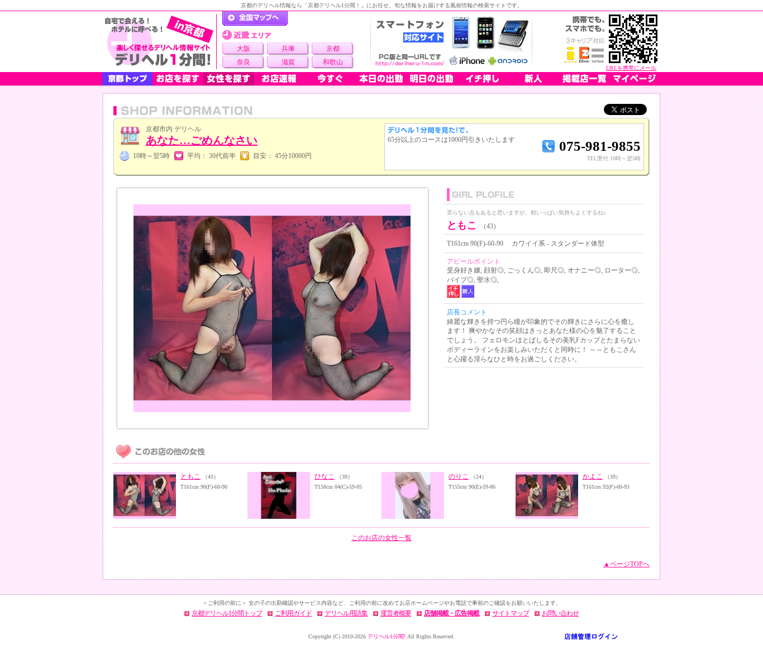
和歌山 (333, 62)
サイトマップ (510, 613)
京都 (333, 48)
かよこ (593, 476)
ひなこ (324, 476)
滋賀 (288, 62)
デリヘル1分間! (387, 636)
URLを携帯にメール (631, 68)
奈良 (243, 62)
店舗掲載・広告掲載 (451, 613)
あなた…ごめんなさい (201, 140)
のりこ (459, 476)
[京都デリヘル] (159, 41)
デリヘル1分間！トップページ (255, 18)
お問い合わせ (560, 613)
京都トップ (127, 78)
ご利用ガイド (293, 613)
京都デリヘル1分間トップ (227, 613)
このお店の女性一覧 (381, 538)
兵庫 (288, 48)
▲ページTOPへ (626, 564)
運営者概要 (395, 613)
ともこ (190, 476)
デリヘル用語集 (346, 613)
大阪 (243, 48)
